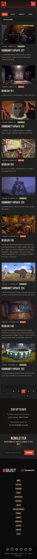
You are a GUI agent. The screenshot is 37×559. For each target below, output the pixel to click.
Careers (18, 530)
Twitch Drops (18, 497)
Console (18, 513)
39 (28, 391)
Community (22, 14)
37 (18, 391)
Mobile (18, 493)
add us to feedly (23, 417)
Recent (5, 14)
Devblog (12, 14)
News (18, 480)
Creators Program (18, 509)
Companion (18, 489)
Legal (18, 534)
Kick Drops (18, 501)
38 (23, 391)
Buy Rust (18, 485)
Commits (18, 517)
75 (27, 396)
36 (13, 391)
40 (33, 391)
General (30, 14)
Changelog (18, 521)
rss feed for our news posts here (18, 425)
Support (18, 526)
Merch (18, 505)
